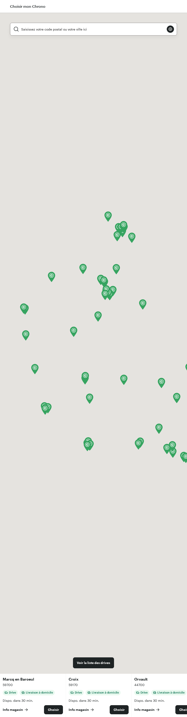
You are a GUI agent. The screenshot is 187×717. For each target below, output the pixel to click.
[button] (25, 335)
